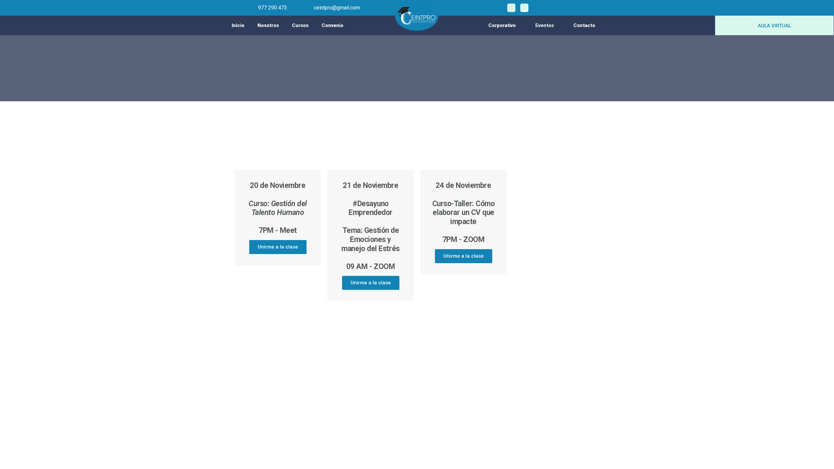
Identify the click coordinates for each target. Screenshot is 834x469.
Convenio (332, 25)
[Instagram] (524, 8)
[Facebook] (511, 8)
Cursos (300, 25)
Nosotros (268, 25)
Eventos (544, 25)
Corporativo (502, 25)
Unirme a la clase (278, 247)
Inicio (238, 25)
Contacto (584, 25)
